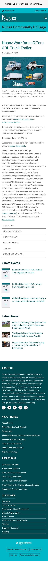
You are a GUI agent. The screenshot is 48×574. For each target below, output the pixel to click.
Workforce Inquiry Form (23, 119)
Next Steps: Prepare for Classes (15, 489)
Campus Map (7, 431)
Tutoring (5, 532)
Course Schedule (8, 505)
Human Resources (12, 231)
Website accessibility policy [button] (17, 549)
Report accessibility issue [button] (29, 555)
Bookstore (6, 502)
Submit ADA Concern (13, 254)
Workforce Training (9, 452)
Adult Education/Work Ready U (14, 427)
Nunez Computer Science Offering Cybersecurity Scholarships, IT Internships (28, 345)
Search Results (11, 243)
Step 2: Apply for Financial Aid (14, 473)
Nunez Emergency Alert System (14, 521)
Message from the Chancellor (13, 439)
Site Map (7, 248)
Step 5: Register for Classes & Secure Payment (20, 485)
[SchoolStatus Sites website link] (24, 544)
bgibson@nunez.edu (18, 146)
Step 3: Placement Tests (12, 477)
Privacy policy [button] (36, 549)
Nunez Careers (8, 517)
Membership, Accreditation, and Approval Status (21, 435)
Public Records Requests (12, 444)
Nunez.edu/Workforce (11, 122)
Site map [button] (13, 555)
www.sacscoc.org (9, 213)
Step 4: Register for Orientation (14, 481)
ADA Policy (8, 226)
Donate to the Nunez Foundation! (15, 509)
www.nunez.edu (8, 220)
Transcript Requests (10, 528)
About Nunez (7, 423)
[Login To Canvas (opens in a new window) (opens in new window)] (4, 407)
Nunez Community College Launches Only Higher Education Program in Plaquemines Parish (29, 325)
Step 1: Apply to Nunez (11, 469)
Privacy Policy (10, 237)
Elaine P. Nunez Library (11, 513)
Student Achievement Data (13, 448)
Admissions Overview (10, 464)
